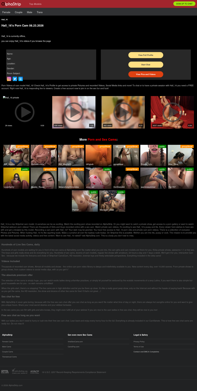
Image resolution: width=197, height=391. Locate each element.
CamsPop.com (73, 346)
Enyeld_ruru (146, 164)
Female (6, 12)
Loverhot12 (9, 186)
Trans (40, 12)
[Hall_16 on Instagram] (10, 79)
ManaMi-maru (37, 164)
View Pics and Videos (145, 74)
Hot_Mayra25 (65, 164)
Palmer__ (76, 209)
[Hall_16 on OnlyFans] (21, 79)
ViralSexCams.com (75, 341)
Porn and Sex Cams (102, 139)
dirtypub (89, 164)
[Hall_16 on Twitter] (15, 79)
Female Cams (7, 341)
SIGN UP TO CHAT (184, 3)
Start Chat (145, 64)
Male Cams (6, 346)
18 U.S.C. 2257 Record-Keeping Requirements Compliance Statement (74, 372)
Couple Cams (7, 351)
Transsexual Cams (9, 356)
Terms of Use (139, 346)
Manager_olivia (107, 209)
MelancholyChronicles (69, 186)
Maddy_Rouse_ (38, 186)
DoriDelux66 (119, 186)
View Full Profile (145, 55)
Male (29, 12)
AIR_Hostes (9, 164)
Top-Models (35, 3)
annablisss (118, 164)
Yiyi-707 (172, 186)
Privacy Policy (139, 341)
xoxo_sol (90, 186)
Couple (18, 12)
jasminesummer (148, 186)
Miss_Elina (173, 164)
